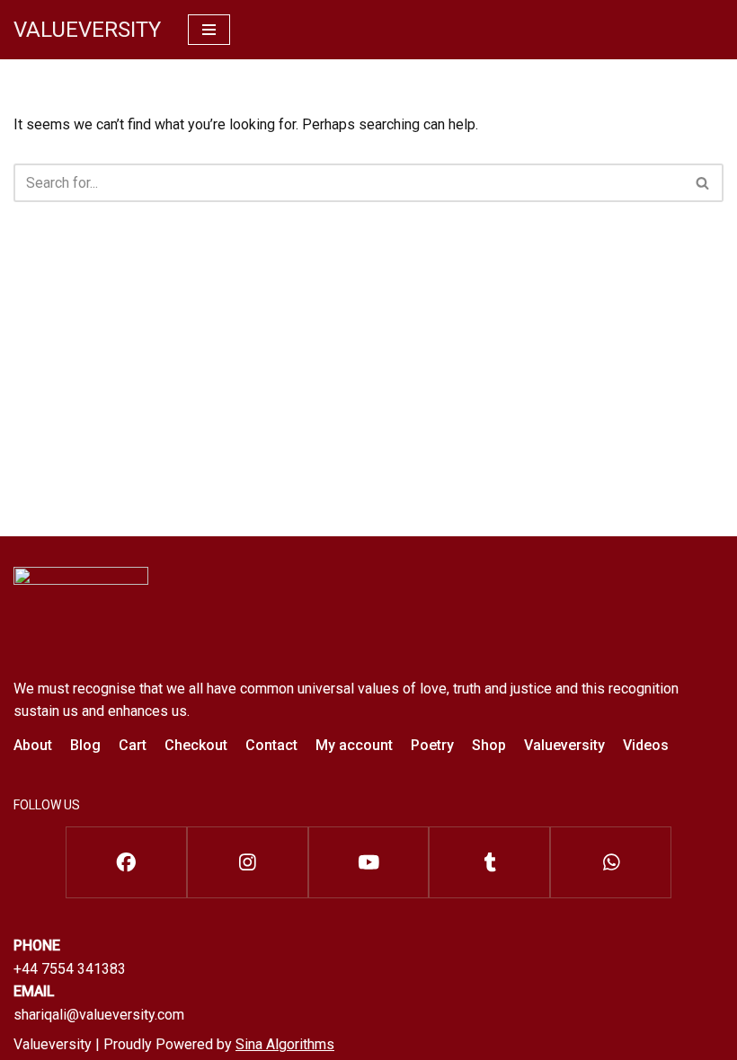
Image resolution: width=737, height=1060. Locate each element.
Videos (646, 745)
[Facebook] (126, 862)
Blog (85, 745)
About (32, 745)
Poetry (432, 745)
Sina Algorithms (284, 1044)
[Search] (703, 182)
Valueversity (564, 745)
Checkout (195, 745)
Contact (271, 745)
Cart (133, 745)
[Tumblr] (489, 862)
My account (354, 745)
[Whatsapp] (610, 862)
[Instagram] (247, 862)
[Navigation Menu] (209, 29)
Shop (489, 745)
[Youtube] (369, 862)
